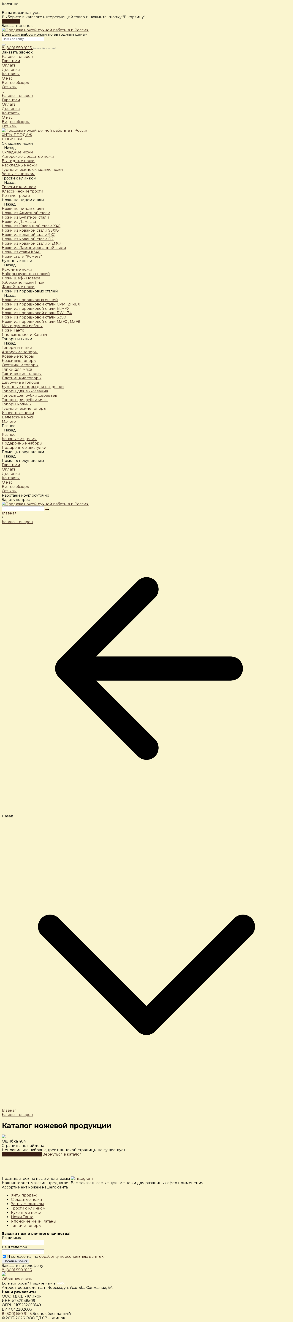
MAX (61, 1283)
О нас (7, 117)
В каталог (11, 21)
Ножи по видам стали (23, 208)
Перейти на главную (22, 1154)
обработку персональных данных (71, 1256)
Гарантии (11, 100)
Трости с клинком (28, 1208)
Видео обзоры (16, 122)
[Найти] (47, 509)
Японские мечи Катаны (33, 1221)
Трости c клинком (19, 187)
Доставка (11, 109)
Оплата (9, 104)
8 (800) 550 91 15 (17, 48)
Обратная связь (17, 1279)
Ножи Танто (22, 1217)
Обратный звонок (15, 1261)
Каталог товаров (17, 96)
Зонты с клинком (27, 1204)
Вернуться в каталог (61, 1154)
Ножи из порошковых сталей (30, 300)
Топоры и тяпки (17, 347)
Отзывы (9, 126)
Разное (9, 434)
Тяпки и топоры (26, 1225)
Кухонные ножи (17, 269)
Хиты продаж (24, 1195)
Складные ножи (17, 152)
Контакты (11, 113)
